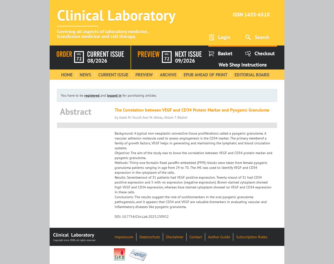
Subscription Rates (251, 236)
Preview (144, 75)
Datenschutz (149, 236)
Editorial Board (251, 75)
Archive (168, 75)
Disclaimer (174, 236)
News (85, 75)
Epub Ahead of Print (205, 75)
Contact (195, 236)
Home (67, 75)
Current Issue (113, 75)
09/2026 (185, 60)
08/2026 (97, 60)
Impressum (124, 236)
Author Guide (219, 236)
